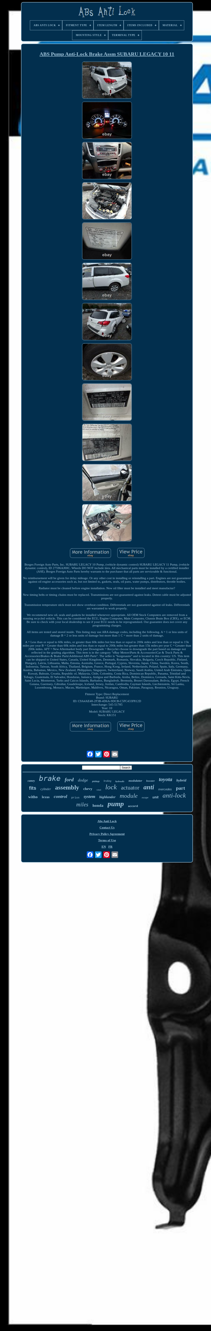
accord (133, 806)
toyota (165, 779)
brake (50, 778)
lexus (46, 797)
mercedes (165, 789)
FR (110, 846)
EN (104, 846)
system (89, 796)
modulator (135, 780)
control (60, 796)
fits (32, 788)
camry (31, 780)
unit (155, 797)
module (129, 795)
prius (75, 797)
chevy (87, 789)
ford (69, 779)
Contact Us (107, 827)
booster (150, 780)
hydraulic (119, 781)
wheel (98, 790)
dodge (83, 780)
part (180, 788)
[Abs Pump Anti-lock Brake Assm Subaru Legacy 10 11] (107, 80)
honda (98, 805)
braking (107, 780)
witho (33, 797)
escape (145, 797)
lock (111, 787)
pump (116, 804)
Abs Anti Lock (107, 821)
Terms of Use (107, 840)
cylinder (45, 789)
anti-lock (174, 795)
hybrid (181, 780)
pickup (96, 781)
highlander (107, 797)
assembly (67, 787)
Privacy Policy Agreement (107, 834)
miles (82, 804)
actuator (130, 787)
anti (148, 787)
